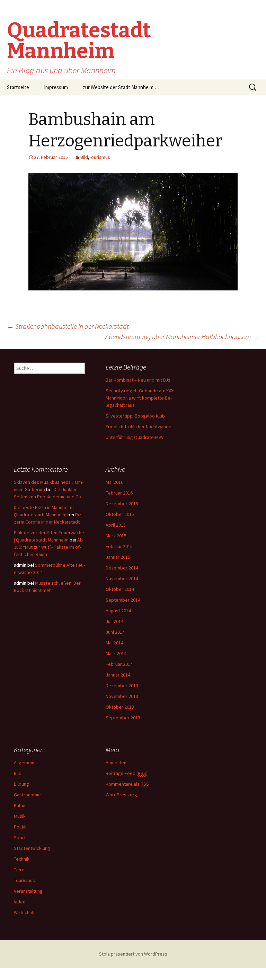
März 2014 (116, 653)
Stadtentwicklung (32, 848)
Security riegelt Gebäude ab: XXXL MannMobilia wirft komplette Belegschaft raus (141, 397)
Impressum (56, 87)
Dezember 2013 (122, 685)
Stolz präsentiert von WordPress (133, 954)
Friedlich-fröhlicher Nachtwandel (139, 426)
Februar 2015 (119, 546)
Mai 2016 (114, 482)
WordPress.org (121, 795)
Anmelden (116, 762)
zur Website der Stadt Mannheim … (121, 87)
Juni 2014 (115, 632)
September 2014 (123, 600)
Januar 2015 (118, 557)
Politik (20, 827)
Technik (21, 859)
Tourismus (99, 157)
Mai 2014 (114, 643)
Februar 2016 (119, 493)
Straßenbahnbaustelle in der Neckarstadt (68, 326)
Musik (20, 816)
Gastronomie (27, 795)
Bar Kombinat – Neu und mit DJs (138, 380)
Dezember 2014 (122, 568)
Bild (84, 157)
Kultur (20, 805)
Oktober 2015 (120, 514)
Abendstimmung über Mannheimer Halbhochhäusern (182, 336)
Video (20, 902)
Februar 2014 (119, 664)
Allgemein (24, 762)
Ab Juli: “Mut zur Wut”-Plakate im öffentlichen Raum (48, 547)
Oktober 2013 (120, 707)
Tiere (19, 869)
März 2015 (116, 536)
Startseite (18, 87)
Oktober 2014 (120, 589)
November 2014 (122, 578)
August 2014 (118, 610)
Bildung (21, 784)
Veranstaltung (28, 891)
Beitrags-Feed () (127, 773)
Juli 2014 (114, 621)
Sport (20, 837)
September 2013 (123, 718)
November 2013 (122, 696)
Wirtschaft (24, 912)
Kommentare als (127, 784)
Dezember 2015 (122, 503)
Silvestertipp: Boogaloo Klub (135, 416)
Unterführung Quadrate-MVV (134, 437)
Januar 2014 (118, 675)
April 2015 (116, 525)
